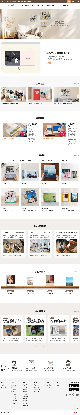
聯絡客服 (36, 387)
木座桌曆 (42, 255)
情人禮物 (24, 6)
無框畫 (19, 255)
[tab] (33, 6)
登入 (73, 1)
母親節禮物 (26, 396)
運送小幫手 (14, 401)
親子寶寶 (25, 389)
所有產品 (13, 385)
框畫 (12, 391)
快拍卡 (46, 255)
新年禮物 (25, 401)
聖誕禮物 (25, 398)
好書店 (58, 385)
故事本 (36, 255)
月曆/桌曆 (14, 389)
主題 (38, 5)
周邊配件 (13, 398)
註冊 (69, 1)
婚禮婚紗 (25, 385)
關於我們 (49, 385)
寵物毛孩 (25, 391)
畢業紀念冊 (26, 405)
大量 (48, 5)
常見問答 (36, 385)
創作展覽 (3, 387)
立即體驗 (48, 63)
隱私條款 (36, 391)
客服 (78, 1)
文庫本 (10, 255)
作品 (43, 5)
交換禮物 (25, 403)
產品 (33, 5)
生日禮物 (25, 387)
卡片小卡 (13, 396)
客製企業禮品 (37, 389)
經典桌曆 (68, 255)
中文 (77, 412)
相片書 (13, 387)
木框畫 (14, 255)
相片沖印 (13, 394)
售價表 (13, 403)
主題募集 (3, 385)
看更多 (75, 83)
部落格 (48, 387)
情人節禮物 (26, 394)
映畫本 (63, 255)
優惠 (53, 5)
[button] (10, 281)
